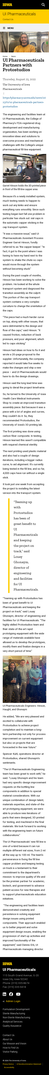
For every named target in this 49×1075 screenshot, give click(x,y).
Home (5, 56)
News (13, 56)
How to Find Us (11, 1047)
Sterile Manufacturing (14, 1013)
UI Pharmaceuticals (19, 14)
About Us (7, 1039)
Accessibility (9, 1067)
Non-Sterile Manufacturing (16, 1017)
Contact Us (8, 19)
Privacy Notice (8, 1064)
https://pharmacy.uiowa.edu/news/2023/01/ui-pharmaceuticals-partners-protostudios (24, 102)
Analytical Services (12, 1021)
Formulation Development (16, 1009)
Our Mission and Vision (14, 1043)
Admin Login (13, 1001)
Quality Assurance (12, 1025)
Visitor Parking (10, 1051)
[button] (43, 4)
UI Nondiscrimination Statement (29, 1064)
